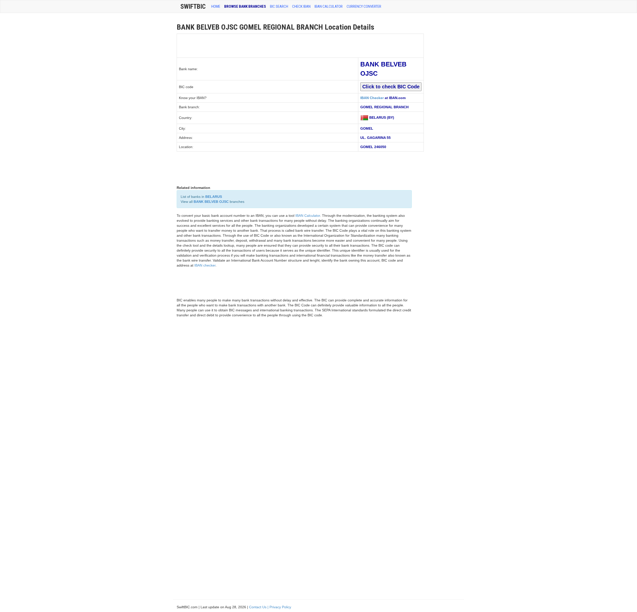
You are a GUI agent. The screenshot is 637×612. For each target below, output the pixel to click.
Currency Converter (364, 6)
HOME (215, 6)
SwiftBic (193, 6)
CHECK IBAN (301, 6)
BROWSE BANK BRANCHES (245, 6)
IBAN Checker (372, 98)
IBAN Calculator (329, 6)
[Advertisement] (267, 45)
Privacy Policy (280, 607)
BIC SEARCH (279, 6)
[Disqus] (294, 392)
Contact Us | (259, 607)
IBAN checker (204, 265)
